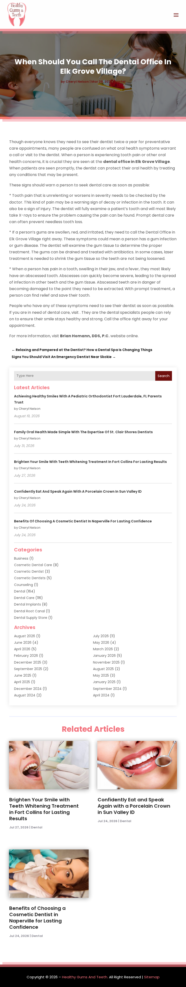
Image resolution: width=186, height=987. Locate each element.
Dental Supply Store (30, 617)
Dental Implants (27, 604)
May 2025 (101, 675)
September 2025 (28, 668)
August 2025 (103, 668)
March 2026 (103, 649)
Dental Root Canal (29, 611)
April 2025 (22, 682)
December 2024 (28, 688)
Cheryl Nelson (77, 81)
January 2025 (104, 682)
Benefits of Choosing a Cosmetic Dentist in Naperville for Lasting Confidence (83, 521)
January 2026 (104, 655)
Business (21, 558)
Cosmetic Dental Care (33, 565)
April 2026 (22, 649)
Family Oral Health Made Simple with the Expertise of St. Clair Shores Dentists (83, 432)
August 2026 (24, 636)
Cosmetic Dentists (30, 578)
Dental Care (24, 597)
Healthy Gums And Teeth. (85, 977)
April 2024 (101, 695)
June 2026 (22, 642)
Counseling (23, 584)
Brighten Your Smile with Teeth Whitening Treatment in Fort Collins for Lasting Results (90, 461)
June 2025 (22, 675)
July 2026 (101, 636)
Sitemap (152, 977)
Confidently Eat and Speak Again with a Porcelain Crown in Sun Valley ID (78, 491)
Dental (119, 81)
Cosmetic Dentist (29, 571)
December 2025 (27, 662)
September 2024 (107, 688)
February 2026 (26, 655)
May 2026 (101, 642)
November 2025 (106, 662)
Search (164, 375)
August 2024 (24, 695)
